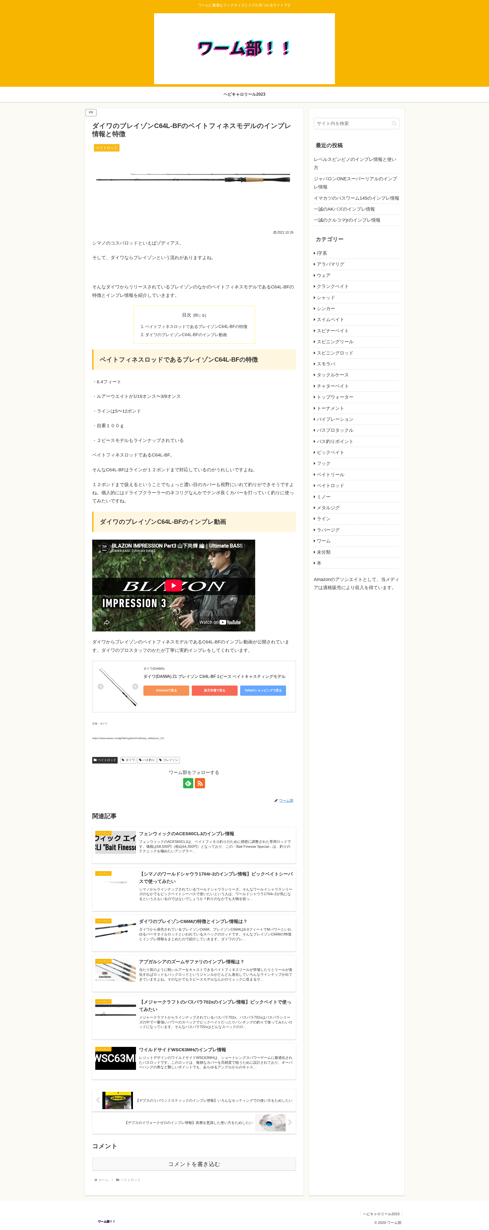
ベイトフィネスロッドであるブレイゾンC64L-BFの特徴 (196, 326)
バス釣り (149, 760)
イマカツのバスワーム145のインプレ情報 (356, 198)
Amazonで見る (166, 690)
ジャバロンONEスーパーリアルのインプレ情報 (355, 182)
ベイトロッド (107, 760)
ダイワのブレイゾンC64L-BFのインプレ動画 (186, 334)
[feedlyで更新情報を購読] (188, 783)
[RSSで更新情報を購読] (200, 783)
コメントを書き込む (194, 1164)
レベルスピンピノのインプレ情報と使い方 (355, 163)
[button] (394, 123)
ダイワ (130, 760)
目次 (186, 315)
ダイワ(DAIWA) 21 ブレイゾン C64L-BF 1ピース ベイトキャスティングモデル (214, 676)
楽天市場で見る (214, 690)
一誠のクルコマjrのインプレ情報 (347, 220)
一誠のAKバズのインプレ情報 (344, 209)
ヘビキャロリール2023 (381, 1214)
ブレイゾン (170, 760)
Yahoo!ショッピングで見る (263, 690)
